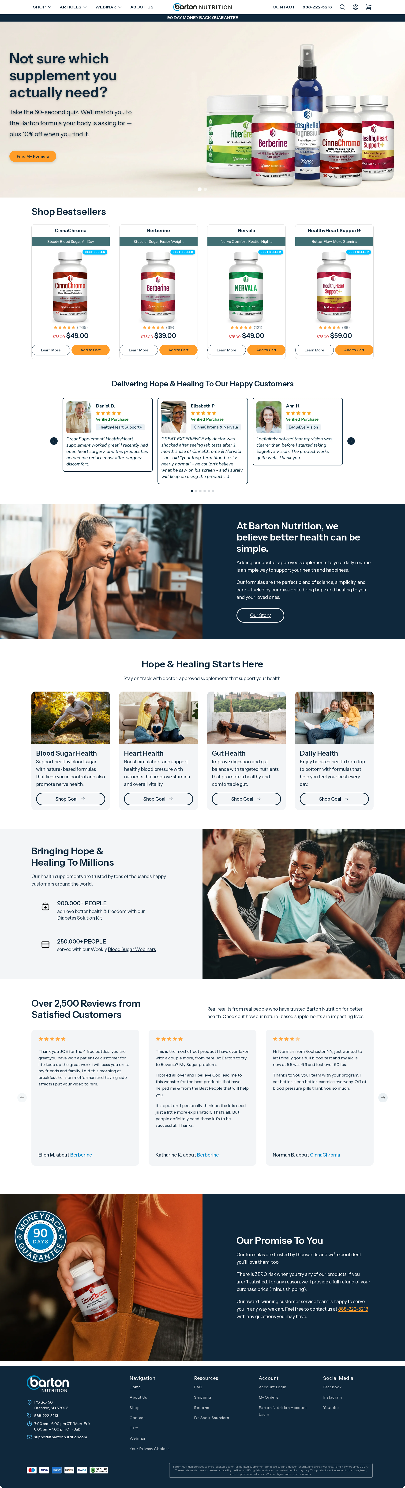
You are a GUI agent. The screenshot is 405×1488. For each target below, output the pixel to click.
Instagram (332, 1397)
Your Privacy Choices (150, 1448)
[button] (40, 7)
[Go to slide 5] (209, 491)
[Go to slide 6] (213, 491)
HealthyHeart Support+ (334, 230)
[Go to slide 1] (192, 491)
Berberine (158, 230)
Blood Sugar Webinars (132, 949)
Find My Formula (33, 156)
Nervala (246, 230)
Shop (135, 1407)
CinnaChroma (70, 230)
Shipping (202, 1397)
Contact (284, 7)
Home (135, 1387)
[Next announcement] (365, 17)
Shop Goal (67, 799)
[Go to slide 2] (196, 491)
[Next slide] (351, 441)
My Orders (268, 1397)
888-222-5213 (317, 7)
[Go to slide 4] (204, 491)
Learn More (50, 350)
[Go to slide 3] (200, 491)
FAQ (198, 1387)
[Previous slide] (54, 441)
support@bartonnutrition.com (60, 1437)
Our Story (260, 615)
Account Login (272, 1387)
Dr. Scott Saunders (211, 1417)
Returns (201, 1407)
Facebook (332, 1387)
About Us (138, 1397)
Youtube (331, 1407)
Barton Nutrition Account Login (283, 1411)
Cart (134, 1428)
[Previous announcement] (39, 17)
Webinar (138, 1438)
